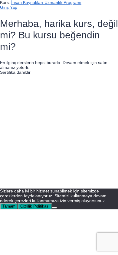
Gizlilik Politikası (63, 140)
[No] (54, 207)
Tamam (8, 206)
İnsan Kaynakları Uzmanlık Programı (46, 2)
